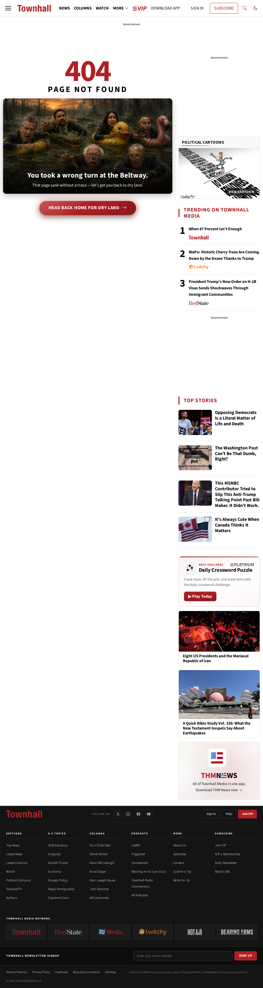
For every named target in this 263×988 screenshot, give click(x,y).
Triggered (138, 854)
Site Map (110, 972)
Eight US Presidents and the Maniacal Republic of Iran (216, 658)
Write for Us (181, 880)
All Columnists (99, 897)
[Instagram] (128, 814)
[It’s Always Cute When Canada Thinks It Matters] (195, 529)
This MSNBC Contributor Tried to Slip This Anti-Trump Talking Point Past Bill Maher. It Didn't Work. (237, 494)
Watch (10, 871)
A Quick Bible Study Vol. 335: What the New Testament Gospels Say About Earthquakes (216, 728)
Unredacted (140, 863)
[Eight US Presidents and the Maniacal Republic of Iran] (219, 631)
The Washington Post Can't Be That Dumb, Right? (236, 453)
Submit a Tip (182, 871)
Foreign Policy (58, 880)
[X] (118, 814)
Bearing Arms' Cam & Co (149, 871)
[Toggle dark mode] (255, 8)
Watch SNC (222, 871)
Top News (12, 845)
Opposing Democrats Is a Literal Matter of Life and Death (236, 418)
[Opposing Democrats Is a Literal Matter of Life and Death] (195, 422)
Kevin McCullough (102, 863)
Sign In (211, 814)
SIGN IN (197, 8)
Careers (178, 863)
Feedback (61, 972)
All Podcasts (140, 895)
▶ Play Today (200, 596)
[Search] (244, 8)
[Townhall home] (24, 814)
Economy (54, 871)
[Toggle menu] (8, 8)
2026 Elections (57, 845)
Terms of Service (16, 972)
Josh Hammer (99, 889)
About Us (179, 845)
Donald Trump (58, 863)
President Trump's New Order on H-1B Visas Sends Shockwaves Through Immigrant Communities (222, 288)
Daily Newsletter (226, 863)
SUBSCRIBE (224, 8)
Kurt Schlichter (100, 845)
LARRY (136, 845)
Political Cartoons (203, 142)
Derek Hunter (99, 854)
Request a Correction (86, 972)
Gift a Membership (227, 854)
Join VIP (247, 814)
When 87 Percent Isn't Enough (215, 229)
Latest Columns (16, 863)
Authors (11, 897)
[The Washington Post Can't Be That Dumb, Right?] (195, 457)
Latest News (14, 854)
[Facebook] (138, 814)
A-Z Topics (57, 833)
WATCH (102, 8)
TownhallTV (14, 889)
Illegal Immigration (61, 889)
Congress (54, 854)
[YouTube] (149, 814)
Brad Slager (98, 871)
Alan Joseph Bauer (103, 880)
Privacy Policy (41, 972)
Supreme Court (58, 897)
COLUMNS (83, 8)
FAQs (229, 814)
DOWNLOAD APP (165, 8)
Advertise (179, 854)
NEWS (64, 8)
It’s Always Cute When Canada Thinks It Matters (237, 525)
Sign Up (245, 955)
